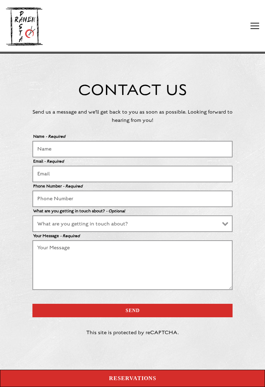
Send (133, 310)
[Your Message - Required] (132, 265)
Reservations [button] (132, 378)
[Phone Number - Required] (132, 199)
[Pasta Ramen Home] (29, 26)
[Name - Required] (132, 149)
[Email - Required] (132, 174)
